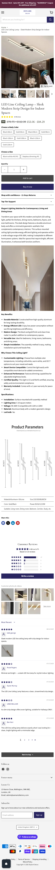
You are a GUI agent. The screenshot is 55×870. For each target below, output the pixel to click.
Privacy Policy (10, 859)
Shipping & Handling (39, 859)
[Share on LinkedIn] (13, 523)
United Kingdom (26, 827)
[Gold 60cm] (20, 135)
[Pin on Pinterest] (18, 523)
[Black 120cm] (35, 141)
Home (3, 27)
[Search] (50, 20)
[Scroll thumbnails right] (51, 94)
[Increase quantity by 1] (23, 169)
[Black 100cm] (8, 141)
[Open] (6, 863)
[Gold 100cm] (21, 141)
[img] (6, 629)
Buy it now (27, 186)
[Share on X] (8, 523)
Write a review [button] (27, 576)
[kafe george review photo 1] (7, 651)
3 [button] (28, 740)
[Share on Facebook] (3, 523)
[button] (16, 557)
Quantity (4, 164)
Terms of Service (24, 859)
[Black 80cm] (33, 135)
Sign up (39, 815)
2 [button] (24, 740)
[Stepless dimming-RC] (31, 159)
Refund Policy (27, 862)
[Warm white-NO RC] (11, 159)
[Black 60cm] (7, 135)
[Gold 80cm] (46, 135)
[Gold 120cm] (7, 147)
